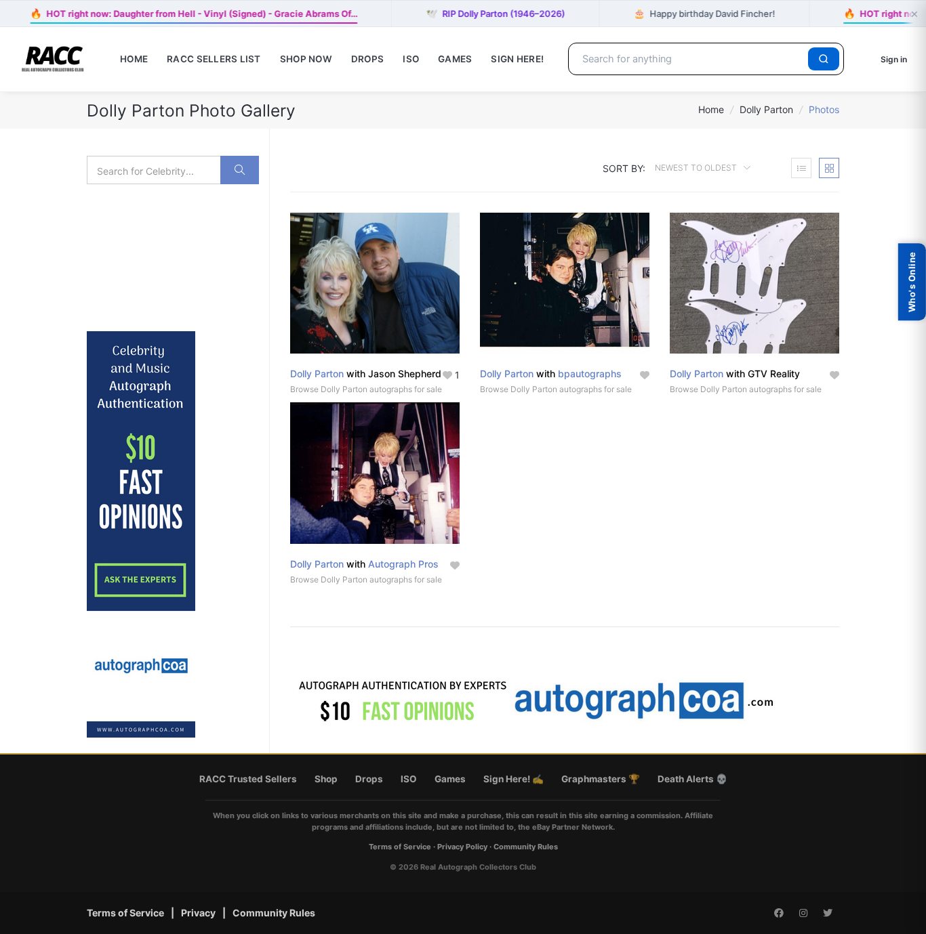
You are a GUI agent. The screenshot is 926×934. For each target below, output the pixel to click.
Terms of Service (400, 846)
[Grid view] (829, 168)
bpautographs (590, 373)
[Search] (823, 58)
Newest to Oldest (697, 168)
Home (134, 59)
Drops (367, 59)
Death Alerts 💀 (692, 778)
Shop (326, 778)
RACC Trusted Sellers (248, 778)
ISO (411, 59)
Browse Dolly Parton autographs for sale (366, 389)
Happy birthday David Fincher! (704, 13)
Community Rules (526, 846)
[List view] (801, 168)
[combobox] (690, 58)
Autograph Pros (403, 564)
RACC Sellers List (214, 59)
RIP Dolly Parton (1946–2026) (495, 13)
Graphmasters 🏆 (600, 778)
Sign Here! (517, 59)
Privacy (198, 912)
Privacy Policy (462, 846)
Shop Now (306, 59)
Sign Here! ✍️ (513, 778)
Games (455, 59)
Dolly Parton (766, 109)
